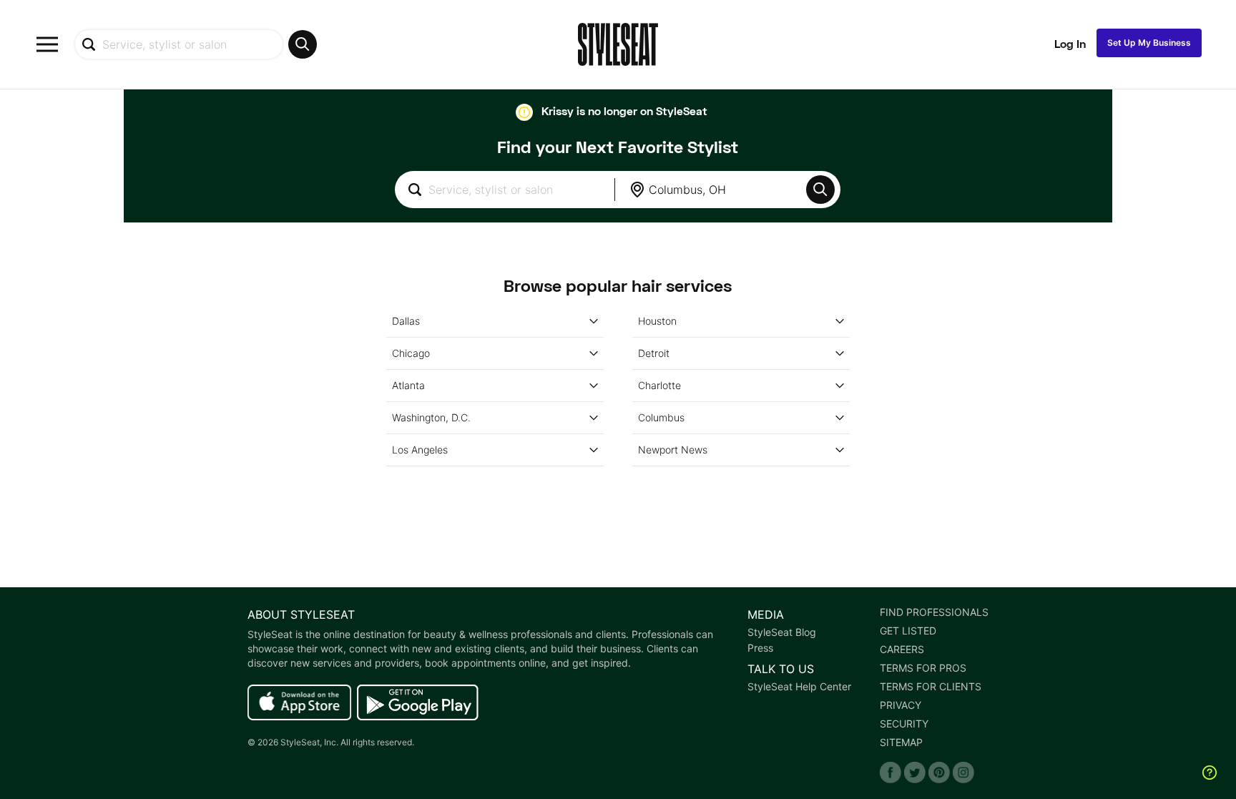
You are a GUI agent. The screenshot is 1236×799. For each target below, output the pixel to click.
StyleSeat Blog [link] (781, 632)
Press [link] (760, 648)
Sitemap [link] (901, 742)
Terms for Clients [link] (930, 687)
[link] (299, 703)
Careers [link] (902, 649)
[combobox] (195, 44)
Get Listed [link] (908, 631)
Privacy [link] (900, 705)
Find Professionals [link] (934, 612)
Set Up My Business (1149, 42)
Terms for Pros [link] (923, 668)
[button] (820, 189)
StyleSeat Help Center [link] (799, 687)
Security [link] (904, 724)
